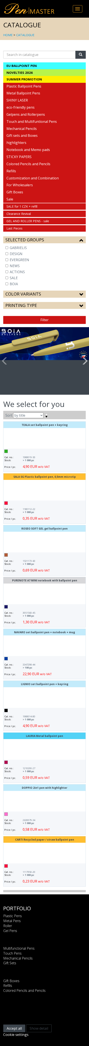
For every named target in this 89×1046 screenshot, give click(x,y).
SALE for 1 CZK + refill (21, 206)
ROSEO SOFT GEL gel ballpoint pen (44, 528)
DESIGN (16, 253)
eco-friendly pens (20, 107)
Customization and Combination (32, 178)
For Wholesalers (19, 185)
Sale (9, 199)
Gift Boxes (14, 192)
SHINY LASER (17, 100)
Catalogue (25, 35)
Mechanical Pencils (21, 128)
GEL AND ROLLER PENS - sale (27, 221)
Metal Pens (12, 920)
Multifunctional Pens (19, 948)
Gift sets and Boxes (22, 135)
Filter (44, 319)
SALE (14, 278)
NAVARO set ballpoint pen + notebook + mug (44, 632)
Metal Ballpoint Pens (23, 93)
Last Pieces (14, 228)
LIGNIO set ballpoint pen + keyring (44, 684)
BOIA (14, 284)
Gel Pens (10, 930)
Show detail (39, 1028)
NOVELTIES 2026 (19, 72)
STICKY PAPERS (19, 156)
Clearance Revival (18, 214)
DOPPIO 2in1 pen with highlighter (44, 788)
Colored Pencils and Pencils (28, 164)
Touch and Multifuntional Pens (31, 121)
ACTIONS (17, 272)
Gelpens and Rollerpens (25, 114)
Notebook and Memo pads (28, 149)
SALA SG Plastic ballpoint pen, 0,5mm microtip (44, 477)
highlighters (16, 142)
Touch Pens (12, 953)
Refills (11, 171)
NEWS (15, 265)
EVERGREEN (19, 259)
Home (8, 35)
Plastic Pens (12, 916)
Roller (7, 925)
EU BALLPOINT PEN (21, 65)
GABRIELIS (18, 247)
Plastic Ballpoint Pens (23, 86)
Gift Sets (9, 963)
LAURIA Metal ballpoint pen (44, 736)
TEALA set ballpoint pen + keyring (45, 425)
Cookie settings (16, 1034)
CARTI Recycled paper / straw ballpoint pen (44, 839)
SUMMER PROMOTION (24, 79)
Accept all (14, 1028)
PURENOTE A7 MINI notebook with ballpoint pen (44, 580)
